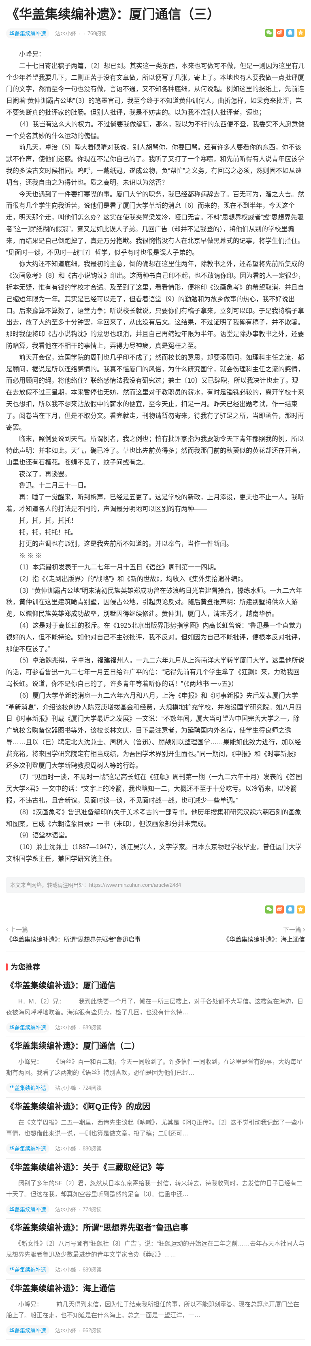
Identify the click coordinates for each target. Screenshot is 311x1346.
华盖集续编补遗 (27, 33)
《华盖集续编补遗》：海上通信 (264, 939)
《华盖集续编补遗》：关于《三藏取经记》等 (85, 1167)
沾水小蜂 (66, 33)
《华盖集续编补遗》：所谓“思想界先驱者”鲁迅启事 (73, 939)
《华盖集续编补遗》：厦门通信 (60, 985)
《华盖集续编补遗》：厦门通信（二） (73, 1045)
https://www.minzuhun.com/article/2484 (135, 885)
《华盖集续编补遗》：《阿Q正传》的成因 (78, 1106)
